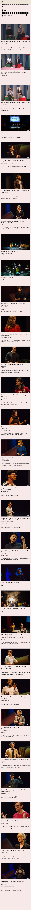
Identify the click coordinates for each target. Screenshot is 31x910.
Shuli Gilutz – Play (7, 428)
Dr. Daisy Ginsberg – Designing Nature (13, 223)
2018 (5, 10)
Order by (6, 6)
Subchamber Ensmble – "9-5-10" (11, 253)
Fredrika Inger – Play (7, 459)
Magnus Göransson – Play (9, 489)
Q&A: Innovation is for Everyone (11, 133)
